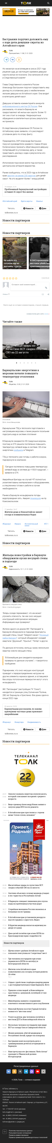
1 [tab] (16, 363)
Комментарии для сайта (38, 314)
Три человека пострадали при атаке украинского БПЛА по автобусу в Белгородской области (24, 961)
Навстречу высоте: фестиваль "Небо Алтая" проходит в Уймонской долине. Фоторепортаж (27, 1054)
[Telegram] (6, 59)
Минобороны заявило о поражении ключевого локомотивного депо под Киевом (28, 1002)
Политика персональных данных (20, 1131)
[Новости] (28, 208)
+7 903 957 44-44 (12, 1109)
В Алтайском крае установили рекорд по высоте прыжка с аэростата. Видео (26, 918)
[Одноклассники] (19, 59)
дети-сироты (26, 201)
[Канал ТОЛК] (42, 208)
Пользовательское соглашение (20, 1133)
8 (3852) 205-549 (12, 1119)
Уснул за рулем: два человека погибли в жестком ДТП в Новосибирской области (26, 1018)
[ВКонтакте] (12, 59)
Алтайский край (10, 201)
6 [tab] (35, 363)
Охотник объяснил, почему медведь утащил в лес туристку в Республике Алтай (28, 894)
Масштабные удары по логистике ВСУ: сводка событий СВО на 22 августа (26, 349)
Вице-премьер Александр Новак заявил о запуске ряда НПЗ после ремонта (27, 805)
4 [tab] (28, 363)
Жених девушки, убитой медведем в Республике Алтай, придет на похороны (26, 1034)
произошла (35, 498)
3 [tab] (24, 363)
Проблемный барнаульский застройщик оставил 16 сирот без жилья (26, 190)
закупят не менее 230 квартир (21, 175)
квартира (19, 722)
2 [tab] (20, 363)
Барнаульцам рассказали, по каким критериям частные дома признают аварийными (23, 711)
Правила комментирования (19, 1135)
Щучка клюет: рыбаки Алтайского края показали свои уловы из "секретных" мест (27, 951)
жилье (39, 201)
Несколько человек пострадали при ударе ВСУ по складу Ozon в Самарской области (27, 1026)
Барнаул (7, 524)
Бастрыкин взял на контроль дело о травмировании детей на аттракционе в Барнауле (26, 1043)
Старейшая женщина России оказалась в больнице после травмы (27, 910)
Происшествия (14, 53)
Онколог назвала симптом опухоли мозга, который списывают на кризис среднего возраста (27, 796)
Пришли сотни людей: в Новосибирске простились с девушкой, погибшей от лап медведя (27, 993)
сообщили (18, 450)
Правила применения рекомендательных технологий (28, 1137)
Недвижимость (14, 569)
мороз (18, 524)
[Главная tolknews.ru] (26, 3)
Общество (12, 384)
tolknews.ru (13, 1089)
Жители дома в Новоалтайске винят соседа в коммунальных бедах (23, 513)
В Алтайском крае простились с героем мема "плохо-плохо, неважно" (26, 813)
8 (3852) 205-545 (12, 1115)
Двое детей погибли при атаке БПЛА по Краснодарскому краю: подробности (26, 934)
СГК (46, 524)
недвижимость (34, 722)
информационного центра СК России (20, 106)
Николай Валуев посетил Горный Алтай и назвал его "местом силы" (27, 1010)
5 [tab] (31, 363)
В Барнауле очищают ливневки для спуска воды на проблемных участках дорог (28, 902)
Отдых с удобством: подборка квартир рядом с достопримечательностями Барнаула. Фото (28, 983)
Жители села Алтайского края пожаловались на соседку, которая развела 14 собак (28, 971)
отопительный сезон (31, 525)
